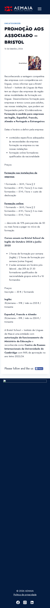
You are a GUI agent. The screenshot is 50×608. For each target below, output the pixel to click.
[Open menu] (39, 9)
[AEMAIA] (18, 8)
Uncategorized (12, 23)
